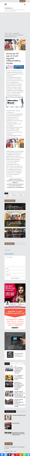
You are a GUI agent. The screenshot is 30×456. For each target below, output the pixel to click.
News (10, 33)
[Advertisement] (15, 21)
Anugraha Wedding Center (18, 415)
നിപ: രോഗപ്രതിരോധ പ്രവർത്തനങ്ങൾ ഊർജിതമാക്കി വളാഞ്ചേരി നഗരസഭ (18, 369)
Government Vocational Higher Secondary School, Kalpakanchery (18, 433)
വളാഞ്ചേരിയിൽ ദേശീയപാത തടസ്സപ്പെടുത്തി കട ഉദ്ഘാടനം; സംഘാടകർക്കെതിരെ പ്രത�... (19, 403)
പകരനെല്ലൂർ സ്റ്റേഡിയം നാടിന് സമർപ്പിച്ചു (15, 234)
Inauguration (16, 33)
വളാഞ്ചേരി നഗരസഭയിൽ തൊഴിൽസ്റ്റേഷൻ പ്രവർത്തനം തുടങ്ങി (14, 223)
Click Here (14, 182)
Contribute (7, 451)
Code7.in (7, 448)
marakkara (21, 195)
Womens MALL (16, 423)
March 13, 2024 (9, 49)
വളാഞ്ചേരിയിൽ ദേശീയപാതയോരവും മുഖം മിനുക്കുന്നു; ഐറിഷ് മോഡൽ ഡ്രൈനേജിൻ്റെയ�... (20, 394)
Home (6, 33)
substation (7, 196)
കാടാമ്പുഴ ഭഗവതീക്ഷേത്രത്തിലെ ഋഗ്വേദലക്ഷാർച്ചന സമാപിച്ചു (14, 206)
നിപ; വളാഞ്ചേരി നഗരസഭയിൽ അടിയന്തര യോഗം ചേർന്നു (18, 377)
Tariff (15, 451)
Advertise (11, 451)
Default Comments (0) (9, 253)
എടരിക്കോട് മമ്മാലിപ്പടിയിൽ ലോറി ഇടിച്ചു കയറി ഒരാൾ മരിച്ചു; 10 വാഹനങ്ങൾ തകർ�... (19, 386)
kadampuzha (14, 195)
